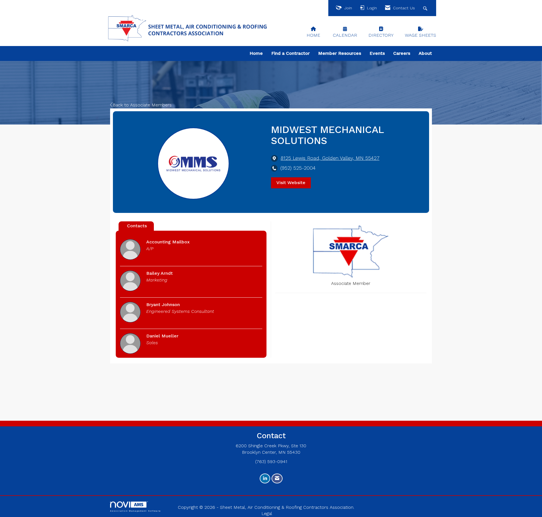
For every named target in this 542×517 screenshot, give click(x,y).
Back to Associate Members (142, 105)
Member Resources (339, 53)
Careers (401, 53)
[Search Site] (425, 8)
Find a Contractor (290, 53)
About (425, 53)
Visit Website (290, 182)
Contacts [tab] (137, 225)
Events (377, 53)
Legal (266, 513)
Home (256, 53)
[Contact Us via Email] (277, 478)
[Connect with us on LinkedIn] (265, 478)
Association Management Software (135, 511)
